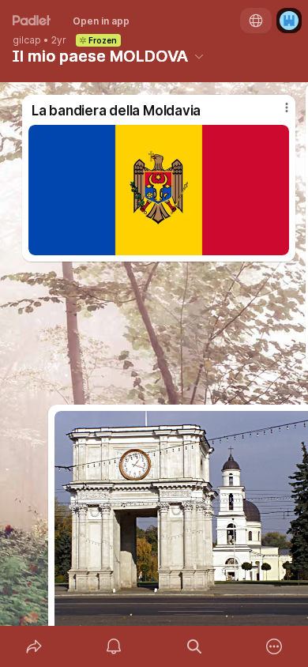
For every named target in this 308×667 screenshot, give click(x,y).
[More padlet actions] (275, 646)
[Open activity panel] (114, 646)
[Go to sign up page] (289, 20)
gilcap (27, 40)
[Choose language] (256, 20)
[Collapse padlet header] (199, 56)
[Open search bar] (194, 646)
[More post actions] (276, 113)
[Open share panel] (34, 646)
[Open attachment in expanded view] (158, 190)
